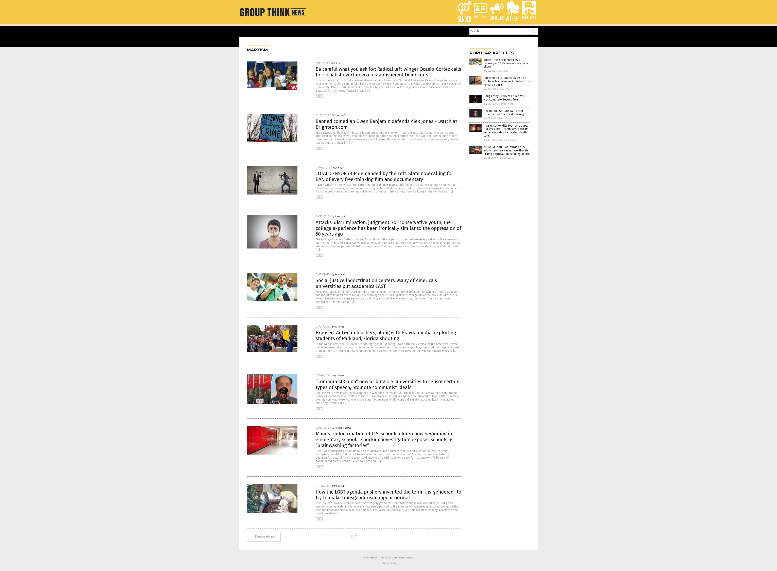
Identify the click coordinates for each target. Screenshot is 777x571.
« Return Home (264, 536)
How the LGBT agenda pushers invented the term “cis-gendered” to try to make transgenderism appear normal (388, 495)
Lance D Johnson (507, 140)
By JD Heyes (336, 63)
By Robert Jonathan (341, 428)
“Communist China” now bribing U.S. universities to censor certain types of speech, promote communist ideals (388, 384)
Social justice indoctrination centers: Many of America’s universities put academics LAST (376, 283)
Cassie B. (503, 71)
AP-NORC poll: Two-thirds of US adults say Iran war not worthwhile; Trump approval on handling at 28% (507, 150)
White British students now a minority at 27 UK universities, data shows (506, 63)
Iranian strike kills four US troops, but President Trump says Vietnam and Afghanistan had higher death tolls (506, 130)
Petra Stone (505, 89)
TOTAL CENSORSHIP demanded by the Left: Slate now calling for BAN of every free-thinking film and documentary (384, 176)
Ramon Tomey (506, 118)
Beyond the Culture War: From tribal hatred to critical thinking (504, 112)
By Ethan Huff (338, 115)
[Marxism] (272, 17)
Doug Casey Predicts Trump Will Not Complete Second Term (504, 97)
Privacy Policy (388, 563)
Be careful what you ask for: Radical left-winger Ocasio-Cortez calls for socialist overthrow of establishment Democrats (388, 72)
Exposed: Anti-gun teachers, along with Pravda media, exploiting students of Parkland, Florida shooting (386, 335)
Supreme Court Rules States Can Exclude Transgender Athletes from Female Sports (507, 81)
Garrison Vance (507, 104)
